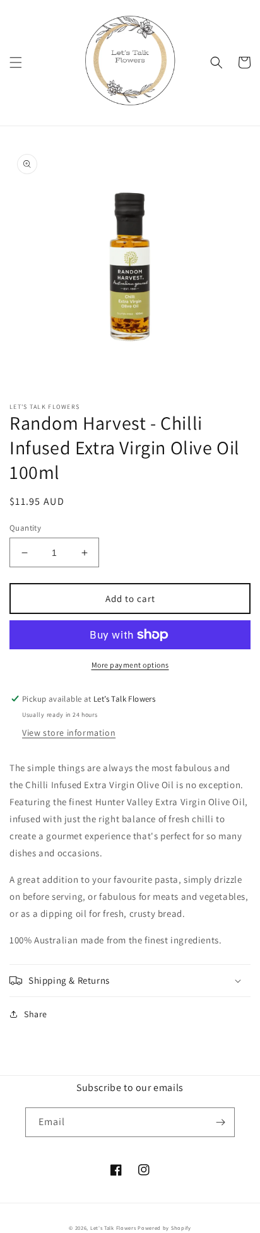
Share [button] (35, 1014)
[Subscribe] (220, 1122)
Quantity (25, 527)
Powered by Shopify (164, 1227)
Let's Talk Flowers (113, 1227)
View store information (68, 732)
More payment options (130, 665)
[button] (16, 62)
